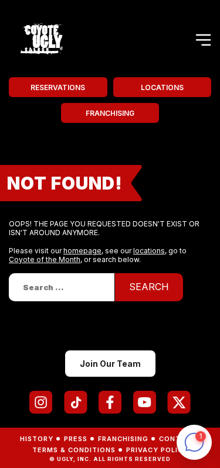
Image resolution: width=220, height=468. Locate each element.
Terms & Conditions (74, 450)
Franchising (110, 113)
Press (75, 439)
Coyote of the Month (44, 259)
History (36, 439)
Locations (162, 87)
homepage (82, 250)
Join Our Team (110, 364)
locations (149, 250)
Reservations (58, 87)
